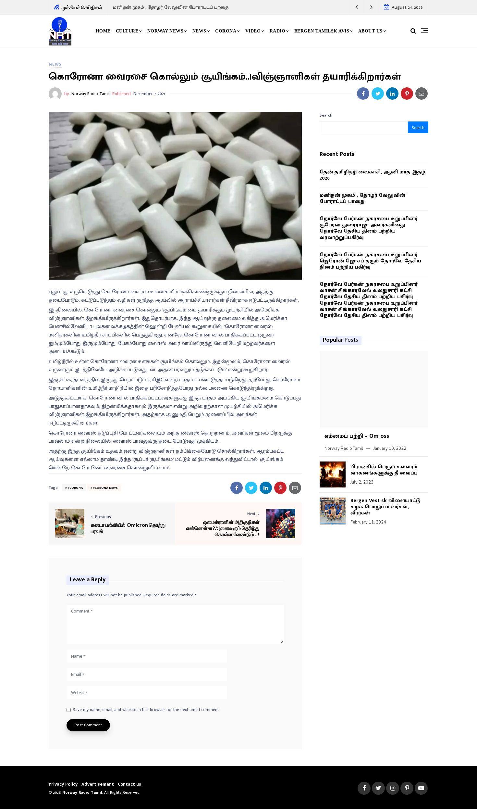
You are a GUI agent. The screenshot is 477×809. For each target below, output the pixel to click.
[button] (356, 7)
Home (103, 31)
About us (370, 31)
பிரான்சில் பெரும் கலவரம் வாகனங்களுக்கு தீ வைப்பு (384, 469)
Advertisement (97, 784)
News (199, 31)
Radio (278, 31)
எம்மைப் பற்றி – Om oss (356, 436)
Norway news (165, 31)
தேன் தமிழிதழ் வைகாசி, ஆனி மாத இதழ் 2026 (372, 175)
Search (326, 115)
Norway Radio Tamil (90, 93)
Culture (127, 31)
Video (253, 31)
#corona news (105, 487)
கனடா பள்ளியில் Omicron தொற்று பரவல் (128, 528)
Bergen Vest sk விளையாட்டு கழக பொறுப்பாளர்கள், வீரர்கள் (385, 506)
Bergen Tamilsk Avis (321, 31)
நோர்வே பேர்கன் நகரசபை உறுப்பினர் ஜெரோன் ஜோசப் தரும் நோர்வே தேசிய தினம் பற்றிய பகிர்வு (370, 261)
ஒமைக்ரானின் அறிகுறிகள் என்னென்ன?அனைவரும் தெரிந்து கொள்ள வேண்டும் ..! (223, 528)
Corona (225, 31)
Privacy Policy (63, 784)
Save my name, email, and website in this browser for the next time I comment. (146, 710)
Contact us (129, 784)
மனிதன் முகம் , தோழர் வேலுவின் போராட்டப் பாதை (170, 7)
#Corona (75, 487)
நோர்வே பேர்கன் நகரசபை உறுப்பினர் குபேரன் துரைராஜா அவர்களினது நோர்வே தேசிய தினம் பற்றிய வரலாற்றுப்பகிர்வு (368, 228)
